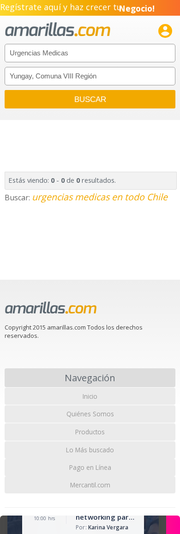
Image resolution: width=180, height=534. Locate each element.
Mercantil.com (90, 484)
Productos (90, 431)
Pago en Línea (90, 467)
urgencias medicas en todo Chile (100, 197)
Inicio (90, 396)
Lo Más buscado (90, 449)
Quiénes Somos (90, 413)
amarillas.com (58, 30)
